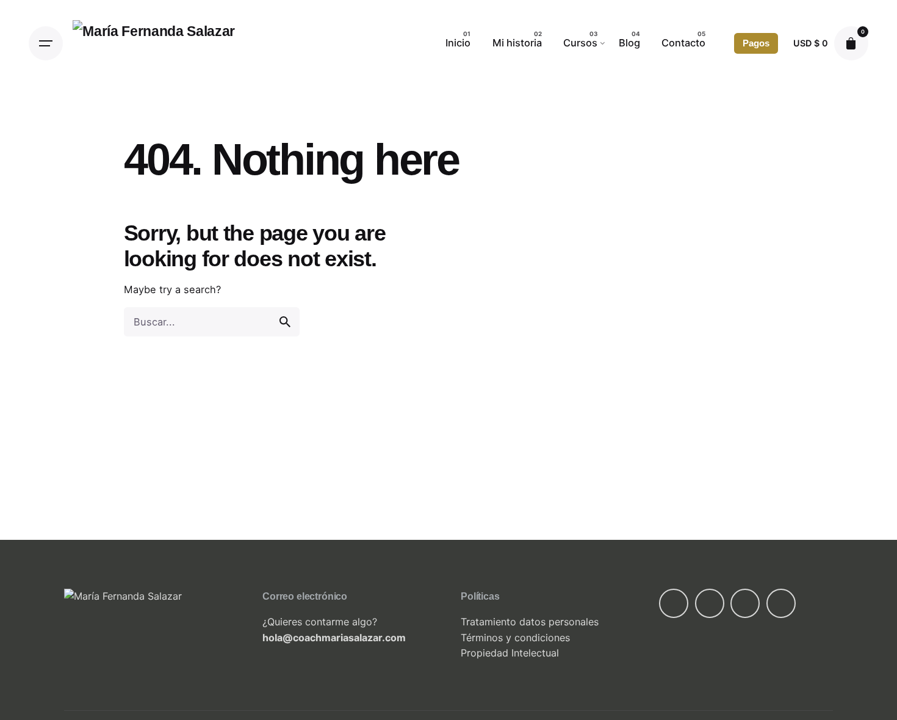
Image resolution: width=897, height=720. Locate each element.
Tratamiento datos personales (530, 622)
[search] (285, 321)
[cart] (851, 43)
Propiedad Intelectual (510, 653)
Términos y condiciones (515, 637)
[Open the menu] (46, 43)
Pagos (756, 43)
